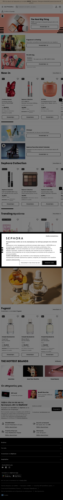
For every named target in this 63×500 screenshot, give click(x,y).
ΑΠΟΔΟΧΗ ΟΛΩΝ (49, 262)
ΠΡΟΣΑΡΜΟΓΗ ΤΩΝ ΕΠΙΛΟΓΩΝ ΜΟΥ (30, 262)
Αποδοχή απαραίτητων (52, 236)
